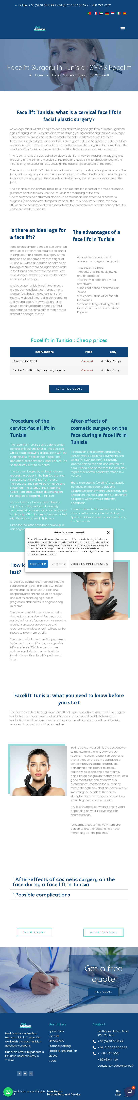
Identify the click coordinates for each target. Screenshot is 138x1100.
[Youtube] (25, 1073)
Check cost (87, 361)
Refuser (58, 563)
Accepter (38, 563)
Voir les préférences (89, 563)
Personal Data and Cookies (63, 1094)
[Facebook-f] (19, 1073)
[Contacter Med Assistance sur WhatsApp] (8, 1092)
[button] (108, 532)
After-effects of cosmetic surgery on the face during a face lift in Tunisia (64, 882)
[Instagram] (31, 1073)
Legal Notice (54, 1091)
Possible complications (42, 894)
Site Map (118, 1092)
